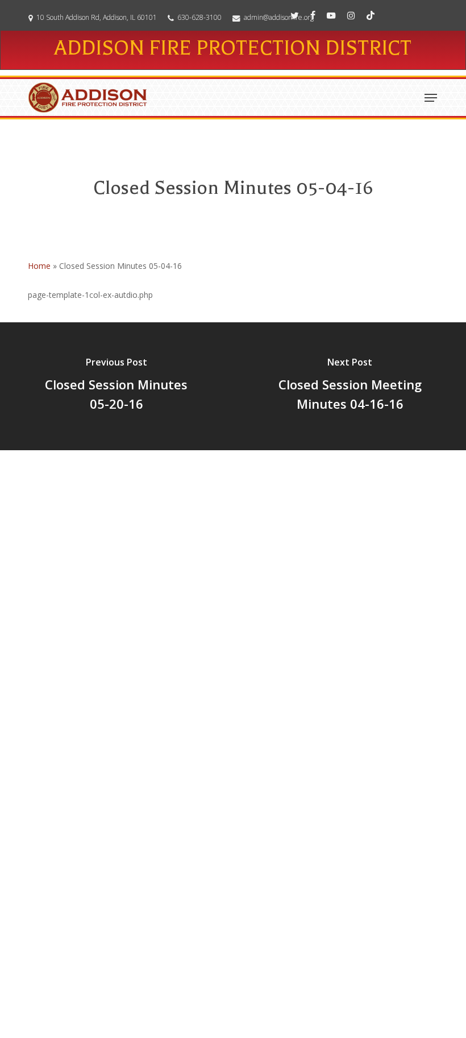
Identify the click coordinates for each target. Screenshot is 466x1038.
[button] (431, 97)
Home (39, 265)
